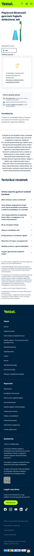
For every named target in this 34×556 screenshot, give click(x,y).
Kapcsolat (8, 383)
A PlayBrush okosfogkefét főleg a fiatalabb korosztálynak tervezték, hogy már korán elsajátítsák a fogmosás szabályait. (16, 119)
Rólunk (6, 327)
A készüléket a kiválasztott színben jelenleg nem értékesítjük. (15, 77)
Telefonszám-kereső (10, 411)
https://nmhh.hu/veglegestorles (14, 473)
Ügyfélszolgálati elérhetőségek (14, 407)
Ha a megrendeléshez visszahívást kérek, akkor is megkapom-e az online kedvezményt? (14, 217)
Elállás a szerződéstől (11, 416)
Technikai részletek (14, 179)
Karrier (6, 360)
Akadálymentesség (10, 365)
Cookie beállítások (10, 534)
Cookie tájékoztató (10, 429)
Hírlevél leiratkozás (10, 420)
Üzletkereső (8, 389)
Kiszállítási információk (11, 393)
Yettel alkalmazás (10, 402)
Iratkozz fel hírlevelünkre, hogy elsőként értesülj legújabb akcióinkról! (17, 496)
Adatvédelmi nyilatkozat (12, 525)
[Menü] (31, 4)
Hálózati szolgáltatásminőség (14, 374)
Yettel (6, 321)
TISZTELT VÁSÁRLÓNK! (11, 444)
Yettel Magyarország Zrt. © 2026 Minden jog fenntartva (15, 542)
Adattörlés (8, 439)
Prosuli (6, 356)
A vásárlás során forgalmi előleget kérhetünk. (14, 288)
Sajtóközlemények (10, 347)
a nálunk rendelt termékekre (16, 105)
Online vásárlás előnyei (11, 95)
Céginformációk (9, 331)
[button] (28, 551)
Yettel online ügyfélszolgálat (13, 398)
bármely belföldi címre (16, 102)
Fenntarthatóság (9, 369)
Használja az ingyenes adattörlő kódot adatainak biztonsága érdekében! (17, 463)
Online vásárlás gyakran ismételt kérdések (16, 193)
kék (7, 50)
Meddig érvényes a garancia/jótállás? (15, 246)
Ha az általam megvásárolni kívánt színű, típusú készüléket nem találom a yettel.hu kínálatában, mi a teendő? (14, 207)
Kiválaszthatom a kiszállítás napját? (14, 235)
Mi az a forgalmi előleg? (10, 225)
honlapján (22, 471)
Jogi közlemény (9, 530)
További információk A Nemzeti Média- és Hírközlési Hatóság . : (17, 471)
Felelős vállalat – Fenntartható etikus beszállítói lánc (16, 341)
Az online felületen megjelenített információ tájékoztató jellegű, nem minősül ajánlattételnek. (17, 262)
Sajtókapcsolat (9, 351)
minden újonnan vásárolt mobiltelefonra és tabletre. (17, 99)
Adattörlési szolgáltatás (12, 425)
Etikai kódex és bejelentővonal (14, 336)
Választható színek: (7, 46)
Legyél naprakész (11, 489)
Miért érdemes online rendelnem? (13, 200)
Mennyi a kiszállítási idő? (10, 230)
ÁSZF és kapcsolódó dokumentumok (16, 521)
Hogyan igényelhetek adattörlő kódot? (12, 253)
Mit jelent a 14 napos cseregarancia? (14, 241)
